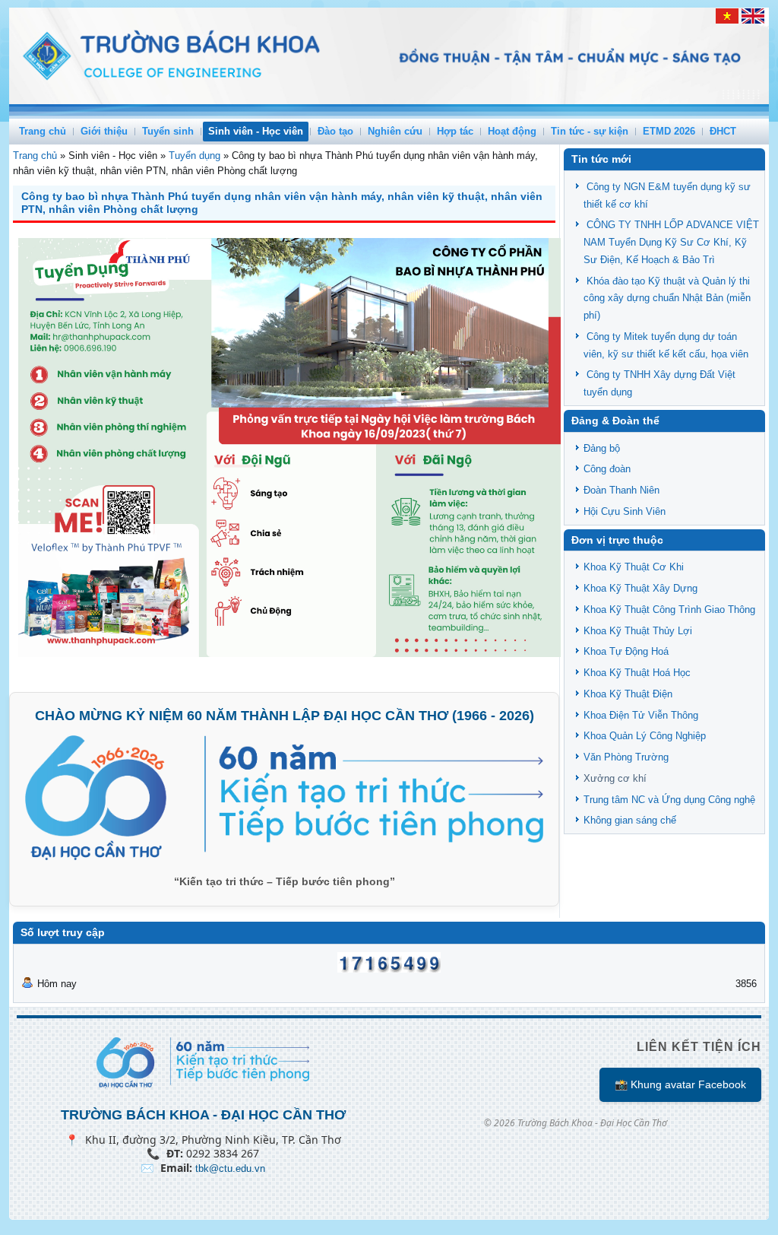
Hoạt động (512, 131)
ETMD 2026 (669, 131)
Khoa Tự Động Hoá (626, 651)
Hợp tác (455, 131)
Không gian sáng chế (630, 820)
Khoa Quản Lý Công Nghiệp (645, 735)
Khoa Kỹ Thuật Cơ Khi (634, 567)
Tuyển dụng (194, 155)
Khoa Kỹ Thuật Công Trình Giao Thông (669, 609)
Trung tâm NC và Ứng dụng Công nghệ (669, 799)
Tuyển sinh (168, 131)
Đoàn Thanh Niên (621, 490)
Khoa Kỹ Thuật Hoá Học (637, 672)
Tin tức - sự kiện (589, 131)
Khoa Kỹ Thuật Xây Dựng (640, 588)
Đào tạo (335, 131)
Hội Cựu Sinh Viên (625, 511)
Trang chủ (42, 131)
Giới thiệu (104, 131)
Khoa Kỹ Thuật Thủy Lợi (638, 631)
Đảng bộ (602, 448)
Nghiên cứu (395, 131)
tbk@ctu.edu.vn (230, 1168)
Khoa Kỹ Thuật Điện (628, 694)
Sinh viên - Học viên (255, 131)
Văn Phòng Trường (626, 757)
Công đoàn (607, 469)
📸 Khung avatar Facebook (680, 1084)
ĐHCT (723, 131)
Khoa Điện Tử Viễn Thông (641, 715)
